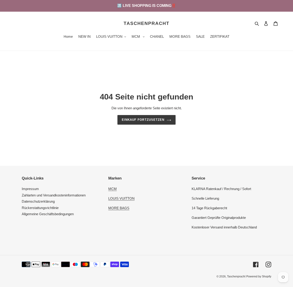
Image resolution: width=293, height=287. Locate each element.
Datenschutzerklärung (38, 201)
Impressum (30, 189)
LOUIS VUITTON (121, 198)
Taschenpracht (146, 23)
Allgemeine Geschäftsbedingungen (48, 214)
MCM (112, 189)
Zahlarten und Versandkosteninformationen (54, 195)
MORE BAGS (118, 208)
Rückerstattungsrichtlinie (40, 208)
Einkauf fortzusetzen (143, 119)
